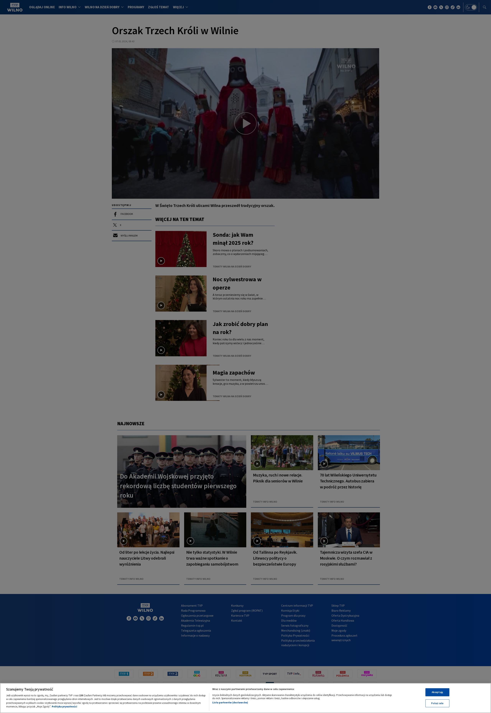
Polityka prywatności (64, 706)
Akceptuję (437, 692)
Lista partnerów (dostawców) (230, 702)
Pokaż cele (437, 703)
